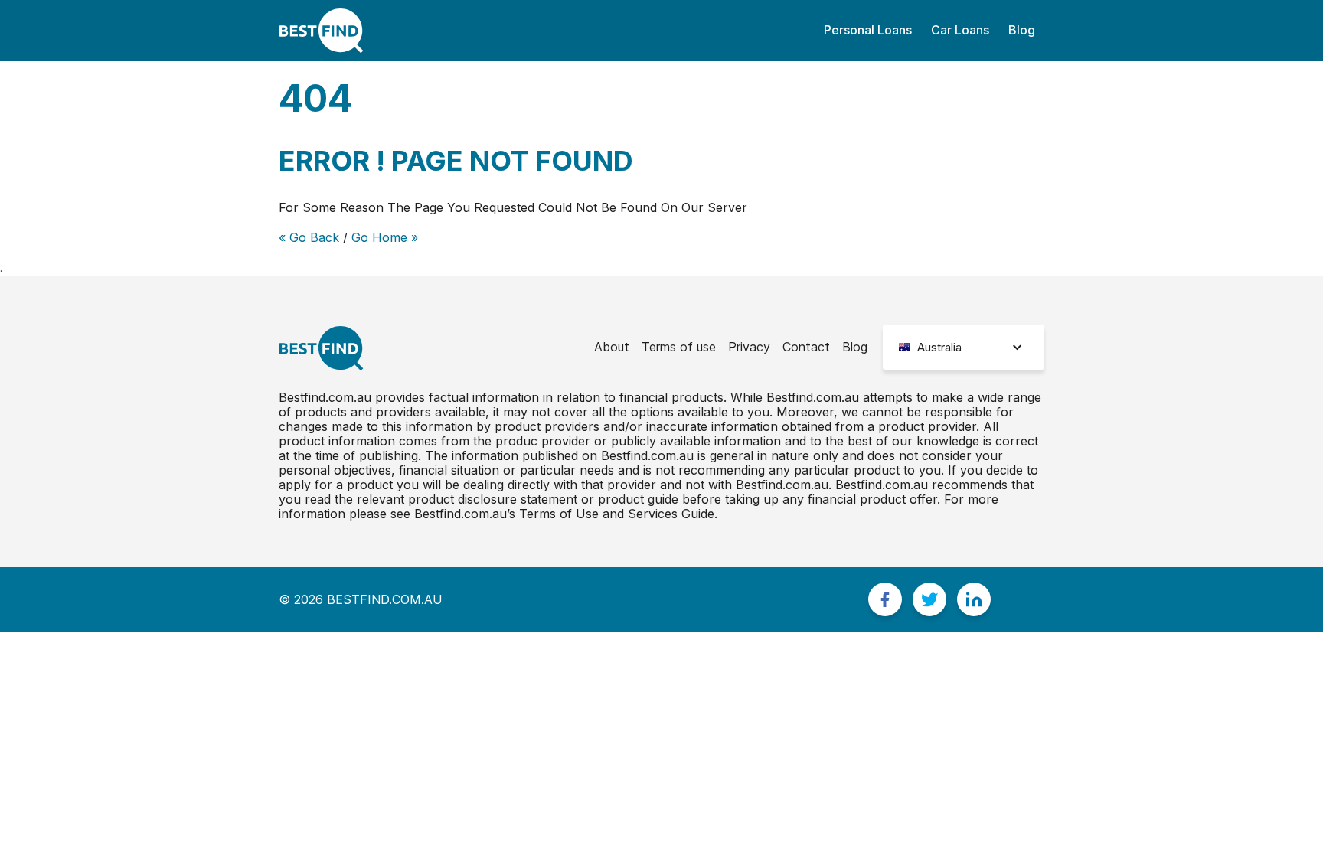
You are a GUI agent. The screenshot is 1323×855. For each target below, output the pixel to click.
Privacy (749, 346)
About (611, 346)
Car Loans (960, 30)
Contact (806, 346)
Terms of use (679, 346)
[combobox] (963, 347)
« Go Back (309, 237)
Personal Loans (868, 30)
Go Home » (384, 237)
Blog (1021, 30)
